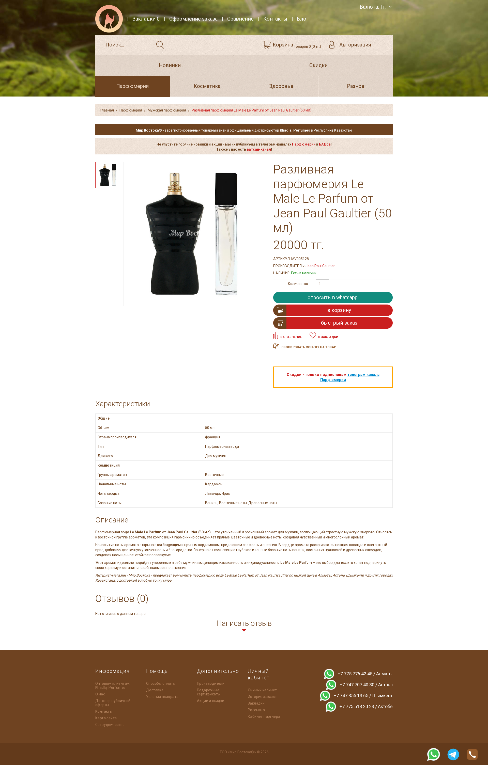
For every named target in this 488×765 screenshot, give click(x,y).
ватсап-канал (259, 149)
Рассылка (256, 710)
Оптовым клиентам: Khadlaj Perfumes (112, 685)
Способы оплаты (161, 683)
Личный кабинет (262, 690)
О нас (100, 694)
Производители (210, 683)
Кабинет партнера (264, 716)
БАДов (325, 144)
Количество (298, 284)
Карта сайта (106, 718)
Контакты (103, 711)
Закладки (256, 703)
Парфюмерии (303, 144)
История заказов (263, 697)
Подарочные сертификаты (208, 692)
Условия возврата (162, 697)
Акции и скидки (210, 701)
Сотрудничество (110, 725)
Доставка (154, 690)
